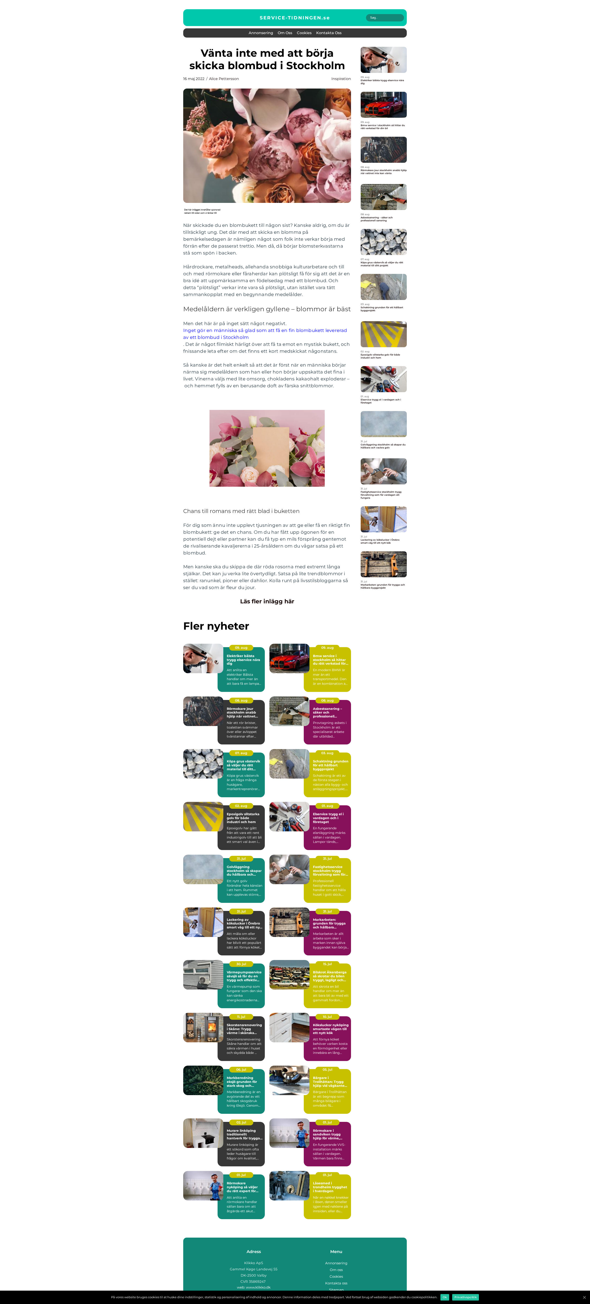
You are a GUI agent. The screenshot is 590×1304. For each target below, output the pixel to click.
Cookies (304, 33)
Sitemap (336, 1290)
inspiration (341, 79)
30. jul (241, 964)
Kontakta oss (329, 33)
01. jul (327, 1122)
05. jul (327, 1069)
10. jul (327, 1017)
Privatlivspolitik (465, 1297)
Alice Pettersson (224, 79)
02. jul (241, 1122)
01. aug (327, 806)
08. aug (241, 700)
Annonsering (261, 33)
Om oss (285, 33)
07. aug (241, 753)
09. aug (241, 648)
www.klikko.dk (258, 1287)
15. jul (327, 964)
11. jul (241, 1017)
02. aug (241, 806)
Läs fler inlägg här (267, 601)
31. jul (241, 858)
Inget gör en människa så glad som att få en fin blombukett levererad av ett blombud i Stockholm (265, 334)
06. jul (241, 1069)
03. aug (327, 753)
